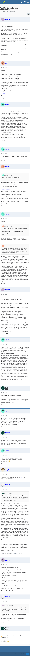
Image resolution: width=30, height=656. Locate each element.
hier (22, 477)
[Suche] (20, 1)
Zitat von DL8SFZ (8, 493)
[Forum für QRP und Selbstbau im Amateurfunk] (2, 1)
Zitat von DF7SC (8, 226)
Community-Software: (15, 653)
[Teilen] (28, 14)
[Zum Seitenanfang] (27, 654)
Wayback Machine (5, 189)
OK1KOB (3, 93)
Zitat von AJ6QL (8, 175)
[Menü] (28, 1)
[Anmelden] (24, 2)
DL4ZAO (14, 553)
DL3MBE (4, 11)
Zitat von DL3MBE (8, 605)
